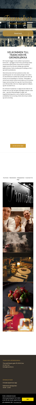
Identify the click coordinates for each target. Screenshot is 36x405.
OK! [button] (28, 399)
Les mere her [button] (17, 402)
